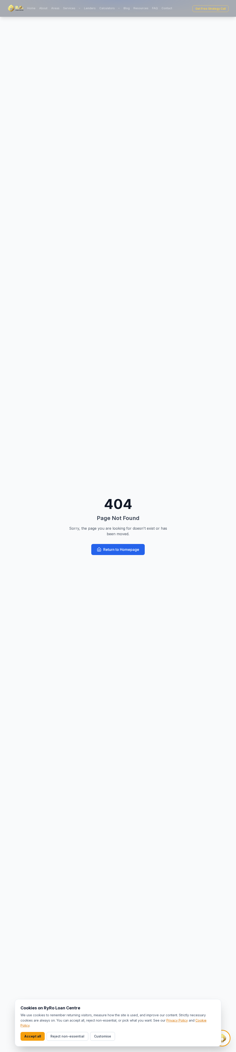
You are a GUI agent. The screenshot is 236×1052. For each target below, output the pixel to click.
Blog (127, 8)
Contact (167, 8)
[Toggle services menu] (79, 8)
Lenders (90, 8)
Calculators (107, 8)
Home (31, 8)
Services (69, 8)
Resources (140, 8)
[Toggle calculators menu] (119, 8)
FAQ (155, 8)
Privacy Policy (177, 1020)
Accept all (32, 1036)
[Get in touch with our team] (222, 1038)
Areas (55, 8)
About (43, 8)
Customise (102, 1036)
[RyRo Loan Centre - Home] (15, 8)
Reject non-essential (67, 1036)
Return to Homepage (121, 549)
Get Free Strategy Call (210, 8)
